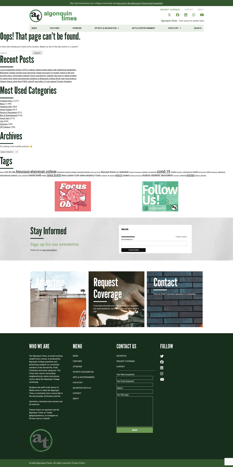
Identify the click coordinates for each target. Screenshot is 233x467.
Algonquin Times (169, 21)
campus (145, 172)
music (44, 175)
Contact (189, 9)
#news (2, 172)
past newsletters (49, 250)
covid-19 (163, 171)
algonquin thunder (83, 172)
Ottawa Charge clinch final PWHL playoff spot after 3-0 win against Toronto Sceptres (36, 81)
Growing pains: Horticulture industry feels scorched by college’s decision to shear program (38, 76)
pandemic (90, 175)
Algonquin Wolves (108, 172)
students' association (162, 175)
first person (202, 172)
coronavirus (152, 172)
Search (197, 28)
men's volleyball (23, 175)
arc (117, 172)
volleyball (182, 175)
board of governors (135, 172)
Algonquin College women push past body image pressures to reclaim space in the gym (37, 73)
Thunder (176, 175)
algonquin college (43, 171)
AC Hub (12, 172)
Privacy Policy (78, 463)
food (208, 172)
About (201, 9)
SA (108, 175)
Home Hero (5, 118)
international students (8, 175)
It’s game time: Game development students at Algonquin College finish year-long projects (38, 78)
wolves (190, 175)
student (126, 175)
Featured (77, 361)
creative (174, 172)
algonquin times (95, 172)
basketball (124, 172)
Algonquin (23, 171)
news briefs (54, 175)
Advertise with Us (82, 388)
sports (118, 175)
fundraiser (214, 172)
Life (1, 121)
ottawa (82, 175)
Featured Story (6, 101)
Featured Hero (6, 107)
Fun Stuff (173, 28)
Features (54, 28)
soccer (112, 175)
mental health (35, 175)
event (195, 172)
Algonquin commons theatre (67, 172)
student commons (135, 175)
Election (180, 172)
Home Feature (6, 109)
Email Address (127, 239)
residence (104, 175)
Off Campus (5, 127)
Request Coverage (170, 9)
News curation (68, 175)
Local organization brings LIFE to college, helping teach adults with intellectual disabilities (38, 70)
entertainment (188, 172)
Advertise (121, 356)
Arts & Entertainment (143, 28)
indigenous (221, 172)
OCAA (76, 175)
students (146, 175)
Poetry (98, 175)
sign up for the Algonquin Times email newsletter (140, 3)
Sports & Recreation (105, 28)
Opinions (77, 28)
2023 (6, 172)
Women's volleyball (200, 175)
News (34, 28)
